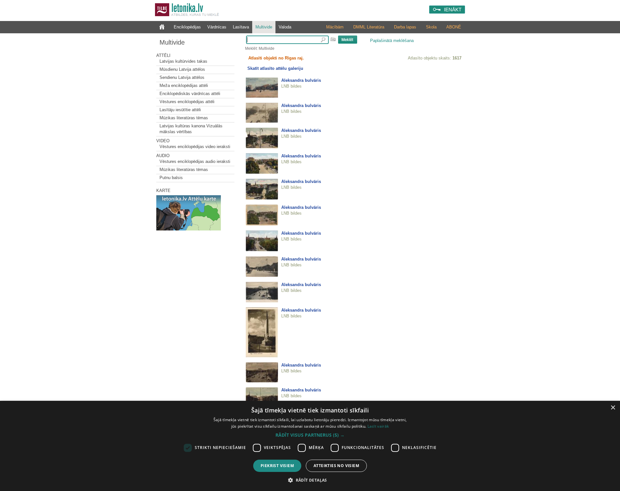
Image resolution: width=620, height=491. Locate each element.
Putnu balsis (171, 177)
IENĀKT (452, 9)
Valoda (285, 27)
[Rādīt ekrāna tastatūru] (333, 39)
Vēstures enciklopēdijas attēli (187, 101)
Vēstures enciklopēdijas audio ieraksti (195, 161)
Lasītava (241, 27)
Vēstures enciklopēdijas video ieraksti (195, 146)
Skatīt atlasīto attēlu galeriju (275, 68)
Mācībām (335, 27)
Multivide (263, 27)
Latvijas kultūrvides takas (183, 61)
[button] (310, 435)
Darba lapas (405, 27)
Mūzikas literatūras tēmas (184, 117)
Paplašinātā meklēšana (392, 40)
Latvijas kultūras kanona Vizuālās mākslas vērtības (191, 128)
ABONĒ (453, 27)
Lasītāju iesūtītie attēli (180, 109)
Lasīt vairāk (378, 426)
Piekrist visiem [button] (277, 465)
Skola (431, 27)
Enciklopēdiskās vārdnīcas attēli (190, 93)
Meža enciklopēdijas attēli (184, 85)
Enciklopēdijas (187, 27)
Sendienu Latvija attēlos (182, 77)
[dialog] (310, 446)
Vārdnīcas (216, 27)
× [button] (612, 407)
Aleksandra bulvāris (301, 80)
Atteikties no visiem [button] (336, 465)
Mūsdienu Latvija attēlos (182, 69)
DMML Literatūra (368, 27)
